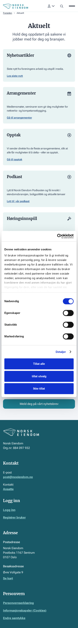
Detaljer (61, 351)
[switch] (68, 313)
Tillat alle (39, 363)
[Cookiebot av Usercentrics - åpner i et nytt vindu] (57, 236)
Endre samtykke (14, 618)
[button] (51, 6)
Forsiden (7, 13)
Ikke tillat (39, 388)
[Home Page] (15, 6)
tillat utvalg (39, 376)
